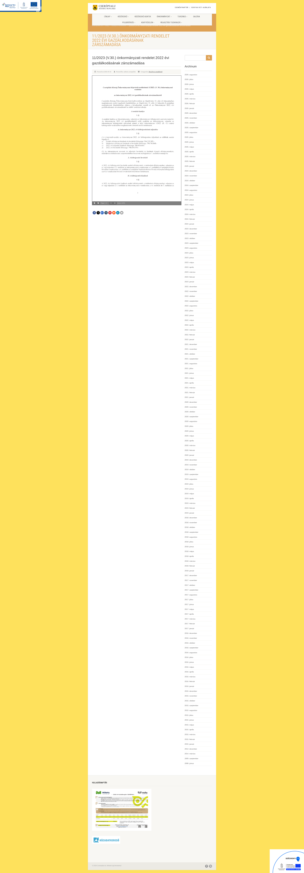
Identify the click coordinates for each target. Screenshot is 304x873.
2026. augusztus (191, 75)
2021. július (189, 368)
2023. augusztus (191, 248)
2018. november (191, 522)
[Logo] (111, 8)
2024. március (190, 214)
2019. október (190, 469)
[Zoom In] (115, 203)
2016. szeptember (191, 648)
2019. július (189, 484)
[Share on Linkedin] (117, 212)
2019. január (189, 513)
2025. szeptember (191, 127)
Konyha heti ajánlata (201, 7)
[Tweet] (98, 212)
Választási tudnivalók (170, 22)
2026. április (189, 94)
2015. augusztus (191, 710)
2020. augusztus (191, 421)
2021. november (191, 349)
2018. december (191, 518)
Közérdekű (122, 16)
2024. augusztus (191, 190)
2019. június (189, 489)
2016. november (191, 638)
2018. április (189, 556)
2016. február (190, 681)
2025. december (191, 113)
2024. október (190, 181)
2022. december (191, 286)
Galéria (196, 16)
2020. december (191, 402)
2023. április (189, 267)
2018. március (190, 561)
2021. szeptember (191, 359)
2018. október (190, 527)
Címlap (107, 16)
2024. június (189, 200)
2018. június (189, 547)
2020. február (190, 450)
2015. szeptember (191, 705)
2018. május (189, 551)
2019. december (191, 460)
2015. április (189, 730)
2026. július (189, 79)
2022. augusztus (191, 306)
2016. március (190, 677)
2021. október (190, 354)
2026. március (190, 99)
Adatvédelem (147, 22)
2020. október (190, 412)
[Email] (121, 212)
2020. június (189, 431)
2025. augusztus (191, 132)
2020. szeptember (191, 417)
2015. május (189, 725)
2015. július (189, 715)
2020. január (189, 455)
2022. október (190, 296)
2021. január (189, 397)
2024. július (189, 195)
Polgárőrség (128, 22)
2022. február (190, 335)
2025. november (191, 118)
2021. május (189, 378)
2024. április (189, 209)
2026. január (189, 108)
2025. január (189, 166)
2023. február (190, 277)
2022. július (189, 311)
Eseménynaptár (181, 7)
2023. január (189, 282)
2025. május (189, 147)
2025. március (190, 156)
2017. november (191, 580)
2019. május (189, 494)
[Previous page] (94, 203)
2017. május (189, 609)
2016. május (189, 667)
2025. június (189, 142)
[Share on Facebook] (94, 212)
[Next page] (98, 203)
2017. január (189, 628)
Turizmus (182, 16)
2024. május (189, 205)
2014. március (190, 754)
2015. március (190, 734)
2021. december (191, 344)
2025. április (189, 152)
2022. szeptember (191, 301)
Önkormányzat (163, 16)
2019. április (189, 498)
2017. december (191, 575)
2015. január (189, 744)
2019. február (190, 508)
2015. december (191, 691)
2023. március (190, 272)
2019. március (190, 503)
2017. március (190, 619)
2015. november (191, 696)
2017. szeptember (191, 590)
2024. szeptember (191, 185)
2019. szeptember (191, 474)
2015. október (190, 701)
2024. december (191, 171)
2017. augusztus (191, 595)
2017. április (189, 614)
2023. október (190, 238)
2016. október (190, 643)
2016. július (189, 657)
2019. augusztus (191, 479)
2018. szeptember (191, 532)
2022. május (189, 320)
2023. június (189, 258)
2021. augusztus (191, 363)
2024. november (191, 176)
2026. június (189, 84)
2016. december (191, 633)
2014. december (191, 749)
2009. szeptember (191, 758)
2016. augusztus (191, 653)
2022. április (189, 325)
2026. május (189, 89)
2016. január (189, 686)
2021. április (189, 383)
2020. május (189, 436)
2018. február (190, 566)
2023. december (191, 229)
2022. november (191, 291)
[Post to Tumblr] (106, 212)
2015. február (190, 739)
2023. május (189, 262)
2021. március (190, 388)
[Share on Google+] (102, 212)
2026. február (190, 103)
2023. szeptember (191, 243)
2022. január (189, 339)
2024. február (190, 219)
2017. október (190, 585)
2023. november (191, 233)
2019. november (191, 465)
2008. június (189, 763)
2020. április (189, 441)
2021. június (189, 373)
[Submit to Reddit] (114, 212)
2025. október (190, 123)
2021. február (190, 392)
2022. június (189, 315)
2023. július (189, 253)
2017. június (189, 604)
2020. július (189, 426)
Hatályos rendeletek (155, 72)
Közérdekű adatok (143, 16)
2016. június (189, 662)
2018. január (189, 571)
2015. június (189, 720)
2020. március (190, 445)
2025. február (190, 161)
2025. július (189, 137)
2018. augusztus (191, 537)
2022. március (190, 330)
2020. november (191, 407)
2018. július (189, 542)
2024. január (189, 224)
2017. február (190, 624)
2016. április (189, 672)
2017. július (189, 599)
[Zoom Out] (111, 203)
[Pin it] (110, 212)
